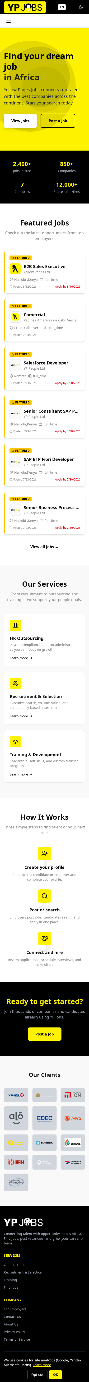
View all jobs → (44, 546)
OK (55, 1374)
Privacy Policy (14, 1332)
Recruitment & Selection (23, 1272)
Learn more (42, 1365)
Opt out (37, 1374)
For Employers (15, 1309)
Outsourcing (14, 1264)
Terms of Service (17, 1339)
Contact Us (12, 1316)
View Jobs (20, 120)
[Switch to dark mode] (81, 7)
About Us (11, 1324)
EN (62, 7)
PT (71, 7)
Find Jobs (11, 1287)
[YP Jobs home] (25, 7)
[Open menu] (8, 21)
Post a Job (58, 120)
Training (10, 1280)
